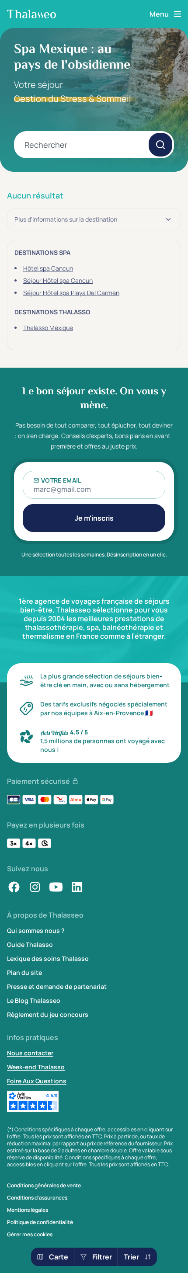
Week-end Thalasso (36, 1067)
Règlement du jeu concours (47, 1014)
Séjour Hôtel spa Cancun (58, 280)
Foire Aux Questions (36, 1081)
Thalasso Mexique (48, 327)
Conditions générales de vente (44, 1185)
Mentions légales (27, 1210)
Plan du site (24, 972)
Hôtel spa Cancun (48, 268)
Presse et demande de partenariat (57, 986)
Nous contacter (30, 1053)
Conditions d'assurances (37, 1197)
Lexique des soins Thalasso (48, 958)
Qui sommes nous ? (36, 930)
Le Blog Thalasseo (33, 1000)
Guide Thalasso (30, 944)
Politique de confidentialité (40, 1222)
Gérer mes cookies (29, 1234)
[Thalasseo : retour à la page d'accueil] (31, 14)
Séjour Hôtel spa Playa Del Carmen (71, 293)
